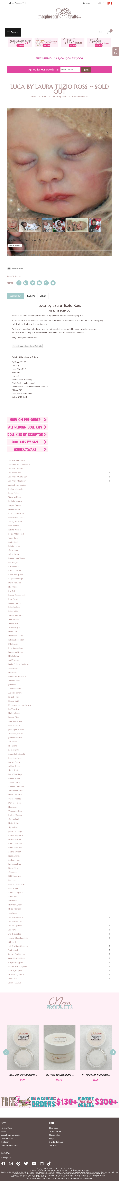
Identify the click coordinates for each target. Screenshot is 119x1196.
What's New (13, 979)
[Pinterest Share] (46, 282)
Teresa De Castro (15, 790)
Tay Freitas (12, 742)
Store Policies (55, 1131)
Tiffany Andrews (15, 521)
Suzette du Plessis (15, 636)
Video (43, 296)
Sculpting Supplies (15, 962)
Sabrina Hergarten (16, 640)
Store (44, 96)
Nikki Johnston (14, 876)
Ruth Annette (14, 725)
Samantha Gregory (16, 652)
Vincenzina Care (15, 811)
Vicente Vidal (14, 782)
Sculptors (5, 1142)
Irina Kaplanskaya (15, 648)
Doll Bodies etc (14, 473)
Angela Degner (14, 505)
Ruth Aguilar (13, 525)
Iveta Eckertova (14, 758)
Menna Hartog (14, 603)
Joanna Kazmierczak (16, 595)
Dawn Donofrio (15, 795)
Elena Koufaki (14, 509)
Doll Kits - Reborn (15, 468)
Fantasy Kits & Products (18, 938)
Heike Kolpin (13, 823)
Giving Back (6, 1157)
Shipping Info (55, 1135)
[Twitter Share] (32, 282)
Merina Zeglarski (15, 892)
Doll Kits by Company (17, 477)
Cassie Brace (13, 566)
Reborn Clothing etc (16, 954)
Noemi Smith (13, 701)
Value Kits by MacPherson (19, 464)
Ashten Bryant (14, 766)
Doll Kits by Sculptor (17, 481)
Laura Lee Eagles (15, 843)
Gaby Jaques (13, 550)
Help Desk (53, 1128)
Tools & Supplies (15, 970)
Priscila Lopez (14, 546)
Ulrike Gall (12, 631)
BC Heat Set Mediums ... (48, 1074)
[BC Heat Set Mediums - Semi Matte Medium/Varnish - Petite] (84, 1047)
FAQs (51, 1138)
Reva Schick (13, 888)
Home (33, 96)
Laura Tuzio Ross (14, 276)
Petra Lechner (14, 607)
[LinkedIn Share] (39, 282)
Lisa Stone (12, 746)
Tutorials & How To (16, 974)
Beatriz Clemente (15, 489)
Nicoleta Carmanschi (17, 676)
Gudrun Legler (14, 819)
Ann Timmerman (15, 721)
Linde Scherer (14, 713)
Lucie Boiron (13, 697)
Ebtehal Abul (13, 656)
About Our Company (10, 1135)
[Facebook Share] (18, 282)
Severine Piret (14, 680)
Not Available (14, 246)
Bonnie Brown (14, 778)
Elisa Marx (12, 807)
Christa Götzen (14, 570)
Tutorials (53, 1145)
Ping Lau (12, 880)
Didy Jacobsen (14, 803)
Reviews (31, 296)
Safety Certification (9, 1145)
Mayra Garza (14, 762)
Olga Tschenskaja (15, 578)
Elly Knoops (13, 587)
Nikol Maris (13, 644)
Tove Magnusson (15, 733)
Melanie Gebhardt (16, 786)
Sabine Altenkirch (15, 615)
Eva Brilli (11, 591)
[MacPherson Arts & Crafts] (59, 17)
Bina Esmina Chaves (16, 517)
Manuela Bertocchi (16, 754)
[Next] (107, 133)
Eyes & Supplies (14, 934)
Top (115, 53)
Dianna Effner (14, 717)
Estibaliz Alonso (15, 501)
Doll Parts (12, 930)
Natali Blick (13, 868)
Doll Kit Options (15, 926)
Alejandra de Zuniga (17, 485)
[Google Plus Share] (25, 282)
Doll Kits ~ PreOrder (16, 460)
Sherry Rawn (13, 619)
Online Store (6, 1128)
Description (16, 295)
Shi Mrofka (13, 623)
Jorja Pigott (13, 599)
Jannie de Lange (15, 831)
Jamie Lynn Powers (16, 729)
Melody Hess (14, 860)
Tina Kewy (12, 913)
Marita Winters (14, 852)
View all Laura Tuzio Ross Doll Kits (27, 346)
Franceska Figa (14, 864)
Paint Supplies (13, 950)
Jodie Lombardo (15, 737)
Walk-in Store (7, 1138)
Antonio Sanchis (15, 693)
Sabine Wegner (14, 530)
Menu (14, 32)
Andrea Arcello (14, 689)
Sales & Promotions (16, 958)
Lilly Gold (12, 672)
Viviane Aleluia (14, 799)
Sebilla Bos (12, 900)
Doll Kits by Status (59, 96)
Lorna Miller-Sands (16, 534)
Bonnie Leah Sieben (16, 558)
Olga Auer (12, 872)
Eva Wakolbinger (15, 774)
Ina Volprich (13, 709)
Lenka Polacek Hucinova (18, 664)
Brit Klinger (13, 562)
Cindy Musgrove (15, 574)
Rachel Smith (13, 750)
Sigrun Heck (13, 827)
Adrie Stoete (13, 554)
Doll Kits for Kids (15, 921)
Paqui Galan (13, 493)
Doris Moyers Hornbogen (19, 705)
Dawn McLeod (14, 583)
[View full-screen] (107, 111)
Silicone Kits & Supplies (17, 966)
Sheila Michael (14, 909)
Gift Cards (12, 942)
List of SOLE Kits (14, 983)
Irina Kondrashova (16, 513)
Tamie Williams (14, 497)
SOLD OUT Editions (80, 96)
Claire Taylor (13, 538)
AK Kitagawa (13, 660)
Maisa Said (13, 542)
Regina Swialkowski (16, 884)
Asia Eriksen (13, 668)
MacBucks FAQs (56, 1142)
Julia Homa (13, 684)
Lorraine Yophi (14, 839)
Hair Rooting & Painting (18, 946)
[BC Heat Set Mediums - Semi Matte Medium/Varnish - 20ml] (48, 1047)
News (3, 1131)
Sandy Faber (13, 896)
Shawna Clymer (14, 905)
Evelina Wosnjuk (15, 815)
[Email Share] (53, 282)
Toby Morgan (14, 627)
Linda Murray (14, 856)
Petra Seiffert (13, 611)
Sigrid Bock (13, 770)
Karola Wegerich (15, 835)
